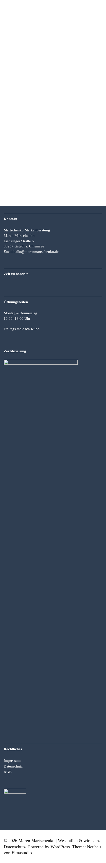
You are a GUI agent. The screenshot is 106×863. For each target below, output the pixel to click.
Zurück (14, 6)
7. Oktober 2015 (13, 154)
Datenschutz (13, 766)
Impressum (12, 761)
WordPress (60, 846)
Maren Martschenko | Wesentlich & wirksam (58, 840)
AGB (8, 772)
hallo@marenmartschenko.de (36, 252)
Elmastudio (22, 852)
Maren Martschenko (39, 154)
